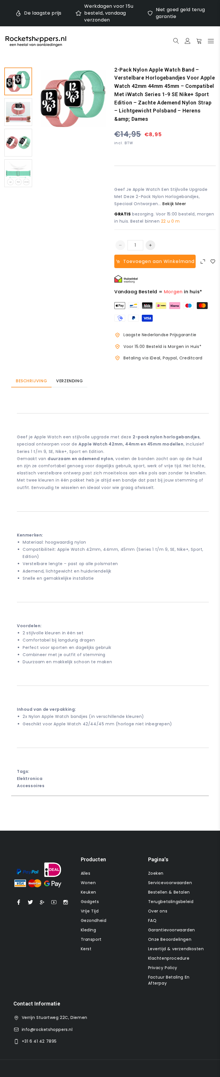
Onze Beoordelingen (170, 939)
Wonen (88, 883)
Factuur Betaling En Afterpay (169, 980)
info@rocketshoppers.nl (47, 1029)
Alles (86, 873)
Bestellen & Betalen (169, 892)
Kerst (86, 949)
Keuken (89, 892)
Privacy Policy (162, 968)
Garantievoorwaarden (171, 930)
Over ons (158, 911)
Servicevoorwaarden (170, 883)
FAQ (152, 920)
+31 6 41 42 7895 (39, 1041)
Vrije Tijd (90, 911)
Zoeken (156, 873)
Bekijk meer (174, 204)
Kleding (88, 930)
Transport (91, 939)
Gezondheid (94, 920)
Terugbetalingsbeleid (171, 901)
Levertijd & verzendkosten (176, 949)
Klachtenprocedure (169, 958)
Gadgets (90, 901)
